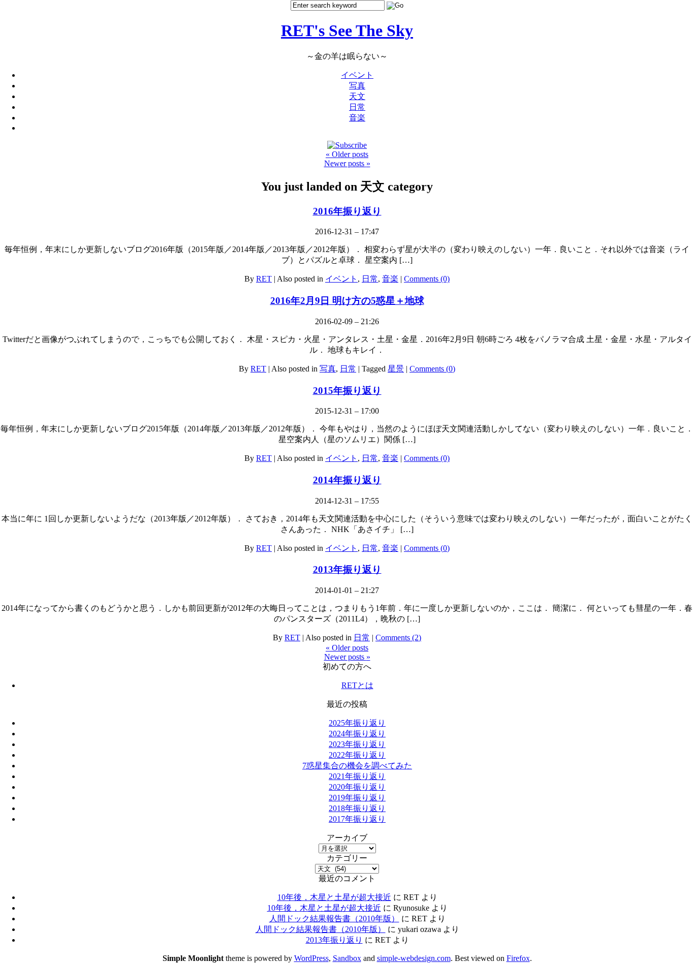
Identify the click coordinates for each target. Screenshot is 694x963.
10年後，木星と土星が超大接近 (334, 897)
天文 (357, 96)
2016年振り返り (347, 211)
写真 (357, 85)
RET (264, 278)
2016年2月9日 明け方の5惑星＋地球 (347, 300)
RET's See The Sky (347, 30)
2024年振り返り (357, 733)
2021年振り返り (357, 776)
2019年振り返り (357, 797)
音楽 (357, 117)
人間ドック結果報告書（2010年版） (334, 918)
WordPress (311, 958)
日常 (357, 107)
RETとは (357, 685)
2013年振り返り (347, 569)
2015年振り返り (347, 390)
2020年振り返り (357, 787)
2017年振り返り (357, 819)
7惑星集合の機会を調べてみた (357, 765)
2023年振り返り (357, 744)
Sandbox (347, 958)
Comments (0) (427, 278)
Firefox (518, 958)
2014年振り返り (347, 480)
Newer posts (347, 163)
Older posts (347, 154)
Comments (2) (398, 637)
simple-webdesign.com (414, 958)
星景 (396, 368)
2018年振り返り (357, 808)
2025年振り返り (357, 723)
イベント (357, 75)
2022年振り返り (357, 755)
